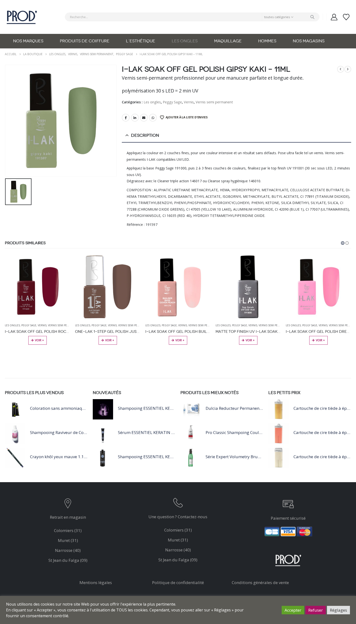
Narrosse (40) (68, 550)
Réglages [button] (338, 610)
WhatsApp (153, 118)
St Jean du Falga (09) (67, 560)
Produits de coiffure (84, 41)
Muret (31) (68, 540)
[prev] (340, 69)
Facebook (126, 118)
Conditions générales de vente (260, 582)
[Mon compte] (334, 17)
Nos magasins (309, 41)
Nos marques (28, 41)
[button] (343, 243)
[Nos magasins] (68, 504)
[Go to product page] (37, 287)
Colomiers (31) (68, 530)
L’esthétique (140, 41)
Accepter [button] (293, 610)
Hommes (267, 41)
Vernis (189, 101)
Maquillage (228, 41)
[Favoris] (346, 17)
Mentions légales (95, 582)
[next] (347, 69)
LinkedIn (135, 118)
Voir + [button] (39, 340)
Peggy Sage (172, 101)
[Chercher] (312, 17)
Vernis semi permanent (214, 101)
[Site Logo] (22, 17)
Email (144, 118)
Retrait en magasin (68, 517)
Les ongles (185, 41)
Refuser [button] (315, 610)
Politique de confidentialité (178, 582)
